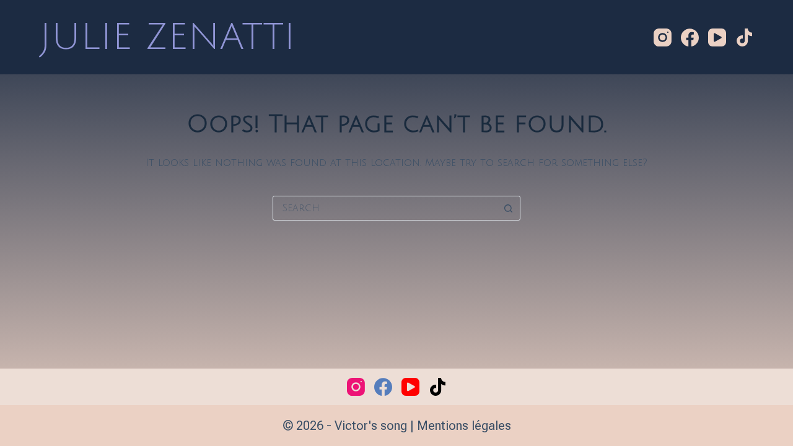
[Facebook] (690, 37)
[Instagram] (663, 37)
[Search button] (508, 208)
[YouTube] (717, 37)
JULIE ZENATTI (168, 37)
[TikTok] (744, 37)
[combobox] (384, 208)
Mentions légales (464, 425)
